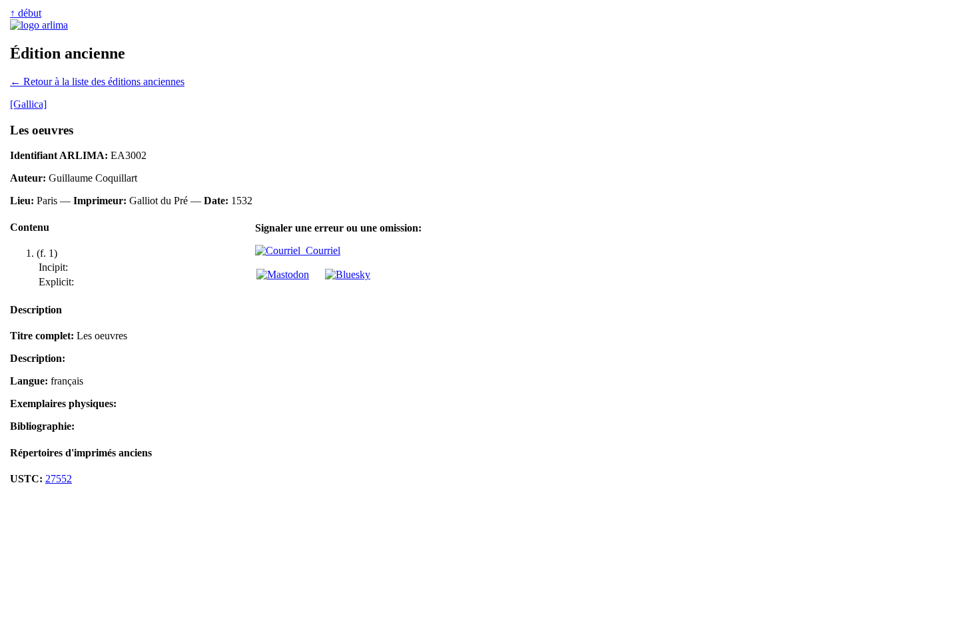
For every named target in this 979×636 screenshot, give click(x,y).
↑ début (25, 13)
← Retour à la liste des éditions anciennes (97, 81)
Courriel (320, 250)
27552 (58, 478)
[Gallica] (28, 104)
